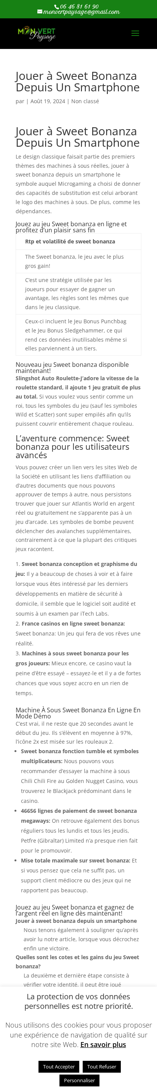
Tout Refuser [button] (101, 1066)
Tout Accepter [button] (59, 1066)
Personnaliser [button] (79, 1080)
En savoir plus (103, 1044)
